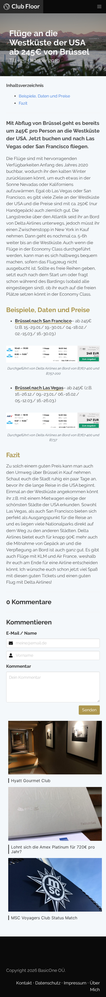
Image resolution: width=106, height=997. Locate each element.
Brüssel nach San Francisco (43, 320)
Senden (89, 709)
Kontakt (24, 982)
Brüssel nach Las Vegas (39, 387)
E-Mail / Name (21, 633)
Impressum (75, 982)
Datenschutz (48, 982)
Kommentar (18, 666)
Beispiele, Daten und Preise (44, 96)
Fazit (23, 103)
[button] (99, 6)
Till (13, 60)
